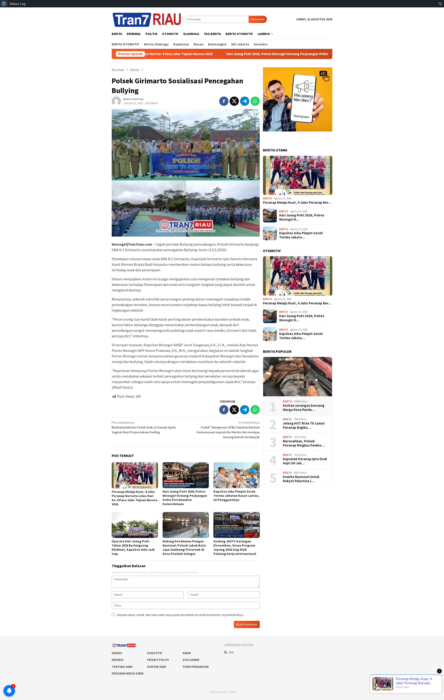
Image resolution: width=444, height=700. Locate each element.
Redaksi (117, 660)
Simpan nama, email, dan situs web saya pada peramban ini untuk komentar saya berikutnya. (180, 615)
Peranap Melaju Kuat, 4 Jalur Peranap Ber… (297, 202)
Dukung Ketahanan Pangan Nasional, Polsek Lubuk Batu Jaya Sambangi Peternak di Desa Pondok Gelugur (184, 547)
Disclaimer (191, 660)
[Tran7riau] (148, 19)
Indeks (117, 653)
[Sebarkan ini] (223, 101)
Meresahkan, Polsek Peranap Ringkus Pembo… (304, 443)
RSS (231, 652)
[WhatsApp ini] (255, 101)
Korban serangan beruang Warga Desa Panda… (303, 407)
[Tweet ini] (234, 101)
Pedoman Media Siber (128, 673)
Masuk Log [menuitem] (17, 4)
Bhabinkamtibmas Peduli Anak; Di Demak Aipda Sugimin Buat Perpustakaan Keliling (144, 427)
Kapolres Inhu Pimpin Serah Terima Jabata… (301, 235)
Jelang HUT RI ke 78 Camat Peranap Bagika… (304, 425)
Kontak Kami (156, 667)
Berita (267, 198)
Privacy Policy (158, 660)
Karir (187, 653)
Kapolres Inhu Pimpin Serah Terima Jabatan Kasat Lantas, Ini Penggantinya (236, 495)
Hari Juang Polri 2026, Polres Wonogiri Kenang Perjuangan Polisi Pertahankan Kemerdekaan (259, 54)
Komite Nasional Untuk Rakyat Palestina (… (301, 479)
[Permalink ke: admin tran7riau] (116, 101)
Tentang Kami (122, 667)
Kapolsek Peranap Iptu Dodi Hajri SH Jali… (305, 461)
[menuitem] (4, 3)
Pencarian (258, 19)
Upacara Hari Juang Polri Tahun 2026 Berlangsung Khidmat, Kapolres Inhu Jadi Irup (133, 547)
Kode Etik (154, 653)
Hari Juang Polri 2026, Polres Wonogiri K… (301, 217)
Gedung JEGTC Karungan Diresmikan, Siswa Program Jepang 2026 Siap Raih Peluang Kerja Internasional (234, 547)
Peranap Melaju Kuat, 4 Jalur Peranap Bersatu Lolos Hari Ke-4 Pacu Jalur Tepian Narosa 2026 (134, 498)
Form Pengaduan (196, 667)
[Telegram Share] (244, 101)
